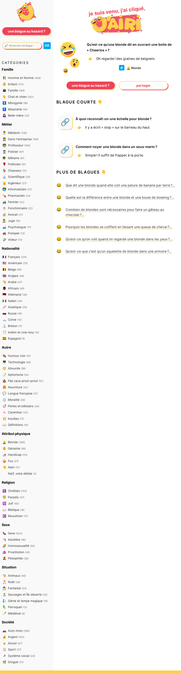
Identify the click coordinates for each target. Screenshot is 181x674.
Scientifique (16, 177)
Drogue (13, 662)
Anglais (13, 276)
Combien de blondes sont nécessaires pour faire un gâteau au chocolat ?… (115, 212)
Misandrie (15, 109)
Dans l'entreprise (20, 139)
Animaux (14, 575)
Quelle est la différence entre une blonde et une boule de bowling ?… (120, 197)
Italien (12, 301)
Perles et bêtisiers (20, 406)
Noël (11, 582)
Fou (10, 461)
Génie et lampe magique (25, 601)
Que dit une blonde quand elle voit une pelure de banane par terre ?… (120, 185)
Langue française (20, 393)
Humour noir (16, 356)
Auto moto (16, 631)
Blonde (134, 68)
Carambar (15, 412)
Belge (12, 269)
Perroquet (14, 607)
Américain (15, 263)
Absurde (14, 368)
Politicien (14, 164)
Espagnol (13, 338)
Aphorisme (15, 374)
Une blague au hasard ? (90, 85)
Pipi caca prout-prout (22, 381)
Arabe (12, 282)
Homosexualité (18, 546)
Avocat (12, 214)
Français (14, 257)
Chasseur (14, 170)
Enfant (13, 84)
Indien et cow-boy (20, 332)
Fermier (13, 202)
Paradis (13, 497)
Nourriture (15, 387)
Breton (12, 326)
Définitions (15, 425)
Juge (11, 220)
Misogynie (15, 103)
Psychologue (16, 227)
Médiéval (13, 613)
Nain (11, 467)
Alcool (12, 643)
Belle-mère (15, 115)
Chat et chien (18, 97)
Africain (13, 288)
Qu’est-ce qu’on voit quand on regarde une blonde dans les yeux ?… (119, 239)
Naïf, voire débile (21, 473)
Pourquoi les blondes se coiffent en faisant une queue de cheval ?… (119, 227)
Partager (143, 85)
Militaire (13, 158)
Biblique (13, 510)
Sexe (12, 533)
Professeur (16, 145)
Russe (12, 313)
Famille (13, 90)
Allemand (14, 294)
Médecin (14, 133)
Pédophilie (15, 558)
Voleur (12, 239)
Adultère (14, 539)
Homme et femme (21, 78)
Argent (13, 637)
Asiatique (14, 307)
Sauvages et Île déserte (25, 594)
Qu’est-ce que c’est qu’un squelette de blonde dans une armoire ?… (119, 251)
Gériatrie (14, 448)
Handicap (14, 454)
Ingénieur (14, 183)
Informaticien (17, 189)
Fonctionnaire (17, 208)
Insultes (13, 418)
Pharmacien (16, 195)
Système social (19, 656)
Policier (13, 151)
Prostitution (16, 552)
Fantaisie (14, 588)
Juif (10, 503)
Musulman (15, 516)
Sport (11, 649)
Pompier (13, 233)
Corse (12, 319)
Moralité (13, 400)
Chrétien (14, 491)
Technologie (16, 362)
